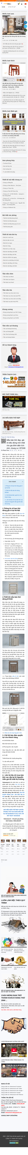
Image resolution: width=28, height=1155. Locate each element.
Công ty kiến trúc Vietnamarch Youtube (10, 1092)
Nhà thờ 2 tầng (7, 246)
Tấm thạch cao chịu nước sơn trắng (12, 298)
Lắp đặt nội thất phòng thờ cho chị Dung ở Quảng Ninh (13, 51)
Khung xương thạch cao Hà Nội (11, 318)
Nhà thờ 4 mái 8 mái (8, 237)
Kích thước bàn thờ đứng (11, 558)
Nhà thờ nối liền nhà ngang (10, 257)
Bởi (2, 450)
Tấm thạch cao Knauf (8, 282)
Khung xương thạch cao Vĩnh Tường (12, 312)
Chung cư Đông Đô (8, 182)
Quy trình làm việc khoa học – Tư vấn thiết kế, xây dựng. (7, 951)
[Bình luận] (14, 450)
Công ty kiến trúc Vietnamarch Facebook (11, 1086)
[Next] (25, 848)
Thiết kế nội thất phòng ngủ (10, 221)
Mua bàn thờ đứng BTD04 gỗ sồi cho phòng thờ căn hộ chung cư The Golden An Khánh (13, 142)
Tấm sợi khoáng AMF (8, 331)
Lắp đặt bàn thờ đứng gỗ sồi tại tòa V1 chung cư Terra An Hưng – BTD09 (14, 150)
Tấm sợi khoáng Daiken (9, 337)
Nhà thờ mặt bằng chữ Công (10, 263)
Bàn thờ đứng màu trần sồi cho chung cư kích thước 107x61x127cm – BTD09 (12, 47)
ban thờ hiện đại (16, 794)
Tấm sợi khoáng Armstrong (10, 328)
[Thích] (10, 450)
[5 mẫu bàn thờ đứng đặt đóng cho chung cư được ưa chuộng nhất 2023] (14, 122)
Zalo (25, 26)
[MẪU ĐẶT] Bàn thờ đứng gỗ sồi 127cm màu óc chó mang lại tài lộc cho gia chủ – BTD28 (13, 96)
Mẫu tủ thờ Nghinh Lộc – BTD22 (11, 92)
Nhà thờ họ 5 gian (7, 243)
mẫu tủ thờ (15, 676)
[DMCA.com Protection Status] (14, 1143)
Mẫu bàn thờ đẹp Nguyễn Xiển (13, 733)
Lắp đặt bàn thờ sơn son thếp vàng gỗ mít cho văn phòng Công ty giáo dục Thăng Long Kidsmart (13, 101)
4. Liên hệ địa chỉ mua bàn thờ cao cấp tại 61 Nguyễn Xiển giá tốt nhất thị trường (14, 501)
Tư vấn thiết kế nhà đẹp (9, 171)
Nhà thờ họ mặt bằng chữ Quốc (11, 260)
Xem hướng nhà (7, 169)
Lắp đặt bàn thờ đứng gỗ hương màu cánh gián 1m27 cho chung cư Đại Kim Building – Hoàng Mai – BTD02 (12, 85)
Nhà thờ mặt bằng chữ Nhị (9, 254)
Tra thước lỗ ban (7, 163)
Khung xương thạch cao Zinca (10, 315)
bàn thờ (17, 784)
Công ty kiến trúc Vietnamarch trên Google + (12, 1090)
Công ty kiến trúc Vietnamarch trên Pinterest (12, 1094)
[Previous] (1, 848)
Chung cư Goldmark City (9, 207)
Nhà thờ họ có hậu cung (9, 248)
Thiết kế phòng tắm (8, 226)
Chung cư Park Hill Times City (10, 191)
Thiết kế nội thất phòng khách (10, 218)
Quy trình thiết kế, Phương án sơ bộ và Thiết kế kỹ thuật (19, 951)
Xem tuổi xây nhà (7, 166)
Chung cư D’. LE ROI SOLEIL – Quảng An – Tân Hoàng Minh (13, 194)
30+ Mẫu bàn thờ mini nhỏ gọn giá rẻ (12, 43)
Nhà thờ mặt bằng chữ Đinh (10, 266)
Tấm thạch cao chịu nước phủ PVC (11, 295)
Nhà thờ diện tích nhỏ (8, 240)
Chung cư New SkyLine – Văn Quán (12, 185)
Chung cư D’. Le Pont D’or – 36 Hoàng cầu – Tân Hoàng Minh (13, 199)
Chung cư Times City (8, 188)
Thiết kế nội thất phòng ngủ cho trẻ (11, 223)
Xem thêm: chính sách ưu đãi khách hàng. (11, 1009)
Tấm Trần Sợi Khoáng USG (10, 334)
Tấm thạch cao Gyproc (8, 279)
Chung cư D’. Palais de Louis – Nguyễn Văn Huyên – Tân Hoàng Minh (13, 203)
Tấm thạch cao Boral (8, 276)
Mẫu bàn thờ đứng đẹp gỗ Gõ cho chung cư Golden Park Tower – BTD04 (13, 146)
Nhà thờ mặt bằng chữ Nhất (10, 251)
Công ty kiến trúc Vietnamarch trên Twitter (11, 1088)
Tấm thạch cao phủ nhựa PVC (10, 301)
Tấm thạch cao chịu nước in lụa (11, 293)
